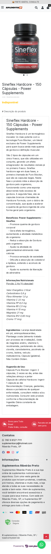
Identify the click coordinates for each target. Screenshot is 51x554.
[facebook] (4, 452)
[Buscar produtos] (36, 7)
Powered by (19, 546)
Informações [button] (10, 459)
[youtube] (9, 452)
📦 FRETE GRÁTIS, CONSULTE (25, 2)
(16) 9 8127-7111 (13, 440)
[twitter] (17, 452)
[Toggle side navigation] (3, 7)
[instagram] (13, 452)
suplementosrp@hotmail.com (17, 443)
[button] (42, 7)
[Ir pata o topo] (46, 536)
